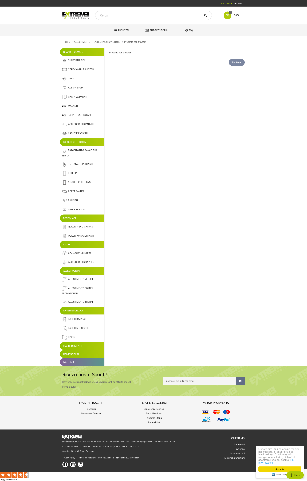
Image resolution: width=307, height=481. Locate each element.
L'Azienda (239, 449)
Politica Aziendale (106, 458)
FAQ (191, 30)
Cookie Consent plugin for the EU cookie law (280, 474)
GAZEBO (67, 244)
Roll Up (72, 173)
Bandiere (73, 200)
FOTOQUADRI (70, 218)
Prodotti (123, 30)
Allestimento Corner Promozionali (77, 291)
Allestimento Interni (80, 302)
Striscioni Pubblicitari (81, 69)
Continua (236, 62)
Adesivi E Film (75, 87)
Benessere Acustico (91, 413)
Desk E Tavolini (76, 209)
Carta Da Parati (77, 96)
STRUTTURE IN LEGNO (79, 182)
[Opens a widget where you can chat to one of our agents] (295, 475)
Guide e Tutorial (159, 30)
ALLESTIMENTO (82, 42)
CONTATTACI (69, 3)
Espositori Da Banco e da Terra (80, 153)
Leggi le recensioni (9, 479)
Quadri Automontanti (81, 236)
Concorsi (91, 409)
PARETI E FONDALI (73, 310)
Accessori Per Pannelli (81, 124)
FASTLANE (69, 362)
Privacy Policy (68, 458)
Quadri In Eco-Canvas (80, 226)
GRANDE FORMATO (73, 52)
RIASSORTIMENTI (72, 346)
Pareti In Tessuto (78, 328)
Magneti (73, 106)
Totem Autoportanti (80, 164)
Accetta (279, 469)
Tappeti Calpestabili (80, 115)
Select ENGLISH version (128, 458)
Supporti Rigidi (76, 60)
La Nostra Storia (153, 418)
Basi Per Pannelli (78, 133)
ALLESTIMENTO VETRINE (107, 42)
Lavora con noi (237, 453)
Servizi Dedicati (153, 413)
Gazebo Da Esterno (79, 253)
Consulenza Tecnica (153, 409)
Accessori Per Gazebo (81, 262)
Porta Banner (76, 191)
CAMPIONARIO (71, 354)
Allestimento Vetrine (81, 279)
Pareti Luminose (77, 319)
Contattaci (239, 444)
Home (67, 42)
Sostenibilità (153, 422)
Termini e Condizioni (86, 458)
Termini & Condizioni (234, 458)
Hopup (71, 337)
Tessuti (72, 78)
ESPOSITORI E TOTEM (74, 142)
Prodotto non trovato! (135, 42)
